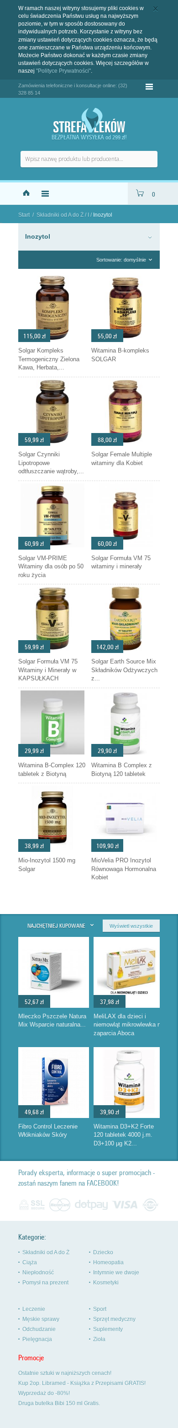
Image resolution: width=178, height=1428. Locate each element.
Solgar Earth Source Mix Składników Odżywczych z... (124, 670)
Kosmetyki (106, 1282)
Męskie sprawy (40, 1319)
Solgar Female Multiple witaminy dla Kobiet (121, 458)
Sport (99, 1309)
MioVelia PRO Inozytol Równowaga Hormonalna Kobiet (123, 869)
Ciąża (29, 1262)
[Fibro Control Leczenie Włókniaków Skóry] (54, 1111)
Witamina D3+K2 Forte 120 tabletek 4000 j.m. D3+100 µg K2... (124, 1135)
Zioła (99, 1339)
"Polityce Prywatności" (63, 71)
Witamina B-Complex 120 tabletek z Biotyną (51, 769)
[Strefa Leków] (89, 120)
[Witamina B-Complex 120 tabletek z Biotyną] (52, 754)
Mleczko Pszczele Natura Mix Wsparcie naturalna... (52, 1020)
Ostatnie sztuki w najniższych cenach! (64, 1373)
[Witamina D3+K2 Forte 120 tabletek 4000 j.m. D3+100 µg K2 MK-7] (129, 1111)
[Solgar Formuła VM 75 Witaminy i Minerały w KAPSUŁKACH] (52, 650)
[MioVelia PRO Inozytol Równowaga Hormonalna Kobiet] (125, 849)
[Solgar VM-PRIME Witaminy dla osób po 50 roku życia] (52, 547)
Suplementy (108, 1329)
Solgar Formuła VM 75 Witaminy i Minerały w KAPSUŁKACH (48, 670)
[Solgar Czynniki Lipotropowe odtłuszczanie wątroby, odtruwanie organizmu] (52, 443)
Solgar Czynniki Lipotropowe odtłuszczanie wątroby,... (51, 463)
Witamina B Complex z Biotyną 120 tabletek (121, 769)
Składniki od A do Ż (60, 215)
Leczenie (33, 1309)
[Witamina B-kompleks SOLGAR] (125, 339)
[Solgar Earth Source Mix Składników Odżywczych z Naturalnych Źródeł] (125, 650)
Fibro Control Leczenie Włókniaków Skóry (48, 1131)
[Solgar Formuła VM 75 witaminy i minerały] (125, 547)
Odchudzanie (39, 1329)
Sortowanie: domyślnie (121, 259)
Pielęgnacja (37, 1339)
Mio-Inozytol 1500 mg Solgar (46, 864)
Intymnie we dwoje (116, 1272)
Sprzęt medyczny (114, 1319)
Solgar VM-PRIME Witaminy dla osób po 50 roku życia (51, 566)
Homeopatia (108, 1262)
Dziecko (103, 1252)
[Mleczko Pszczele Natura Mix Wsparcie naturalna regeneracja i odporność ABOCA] (54, 1001)
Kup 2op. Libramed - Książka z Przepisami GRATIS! (82, 1383)
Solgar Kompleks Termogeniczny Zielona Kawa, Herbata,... (48, 359)
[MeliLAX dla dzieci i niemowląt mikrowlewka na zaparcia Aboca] (129, 1001)
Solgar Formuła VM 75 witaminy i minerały (121, 562)
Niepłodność (38, 1272)
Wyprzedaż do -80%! (44, 1393)
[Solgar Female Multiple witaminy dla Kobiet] (125, 443)
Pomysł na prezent (45, 1282)
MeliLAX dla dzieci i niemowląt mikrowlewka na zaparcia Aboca (129, 1025)
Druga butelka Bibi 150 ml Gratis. (59, 1403)
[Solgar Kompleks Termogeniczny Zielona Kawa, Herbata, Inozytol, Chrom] (52, 339)
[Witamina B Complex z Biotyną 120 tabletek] (125, 754)
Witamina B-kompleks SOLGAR (120, 355)
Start (24, 215)
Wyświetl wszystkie (131, 926)
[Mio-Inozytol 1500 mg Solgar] (52, 849)
